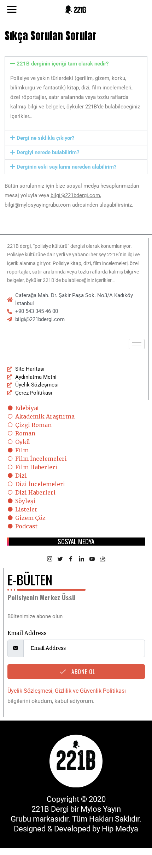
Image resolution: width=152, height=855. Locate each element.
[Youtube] (92, 559)
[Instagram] (49, 559)
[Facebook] (70, 559)
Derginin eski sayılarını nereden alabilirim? (66, 167)
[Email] (102, 559)
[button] (76, 64)
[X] (60, 559)
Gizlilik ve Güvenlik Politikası (90, 690)
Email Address (27, 633)
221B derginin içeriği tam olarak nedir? (63, 64)
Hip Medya (120, 828)
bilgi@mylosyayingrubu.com (38, 205)
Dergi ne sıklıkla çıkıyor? (45, 138)
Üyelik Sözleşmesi (29, 690)
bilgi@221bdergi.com (75, 195)
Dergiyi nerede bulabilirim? (48, 152)
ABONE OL (82, 671)
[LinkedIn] (81, 559)
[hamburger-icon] (137, 344)
